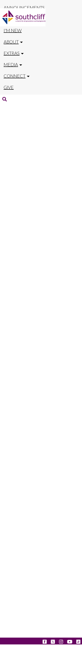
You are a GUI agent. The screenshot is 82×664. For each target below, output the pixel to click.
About (11, 41)
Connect (15, 76)
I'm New (13, 30)
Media (11, 64)
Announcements (24, 7)
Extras (12, 53)
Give (9, 87)
